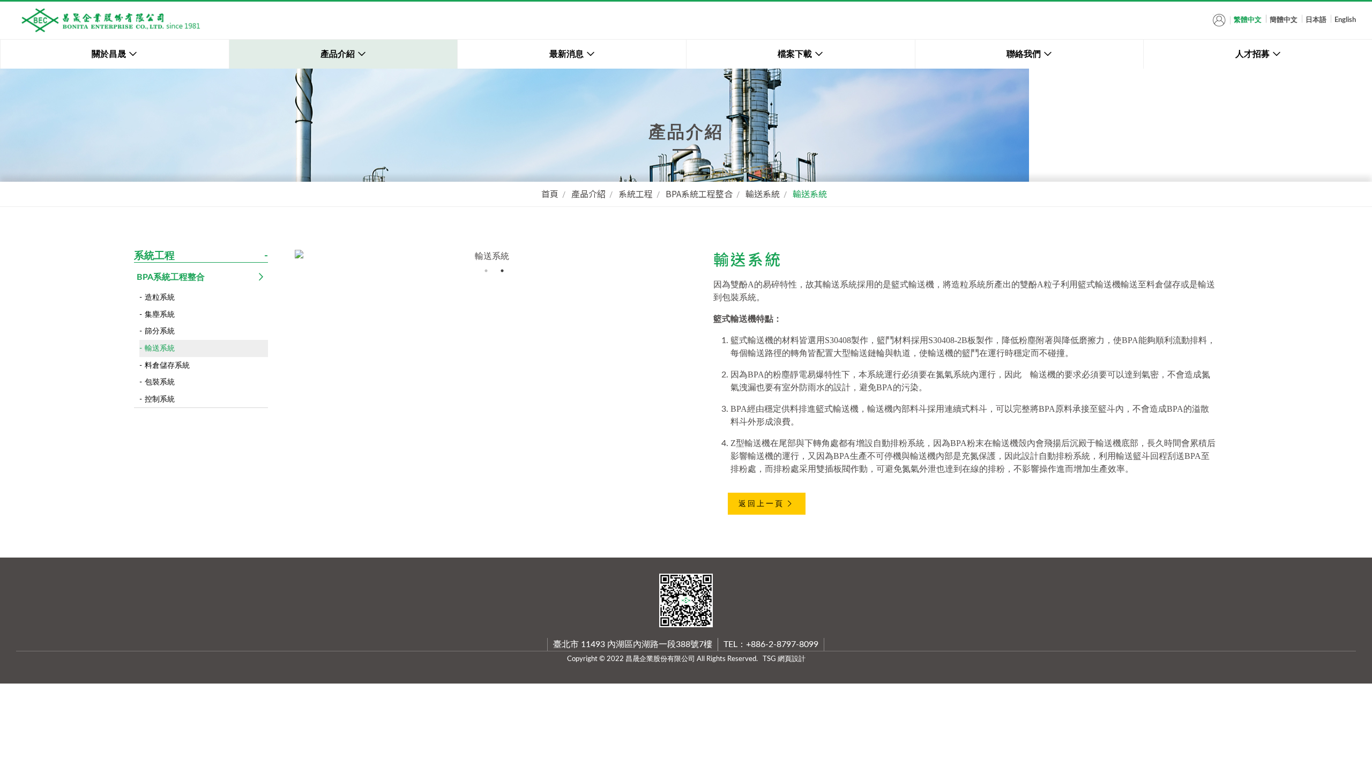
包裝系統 (160, 382)
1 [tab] (486, 270)
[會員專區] (1219, 20)
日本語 (1316, 20)
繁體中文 (1248, 20)
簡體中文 (1284, 20)
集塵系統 (160, 314)
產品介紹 (337, 54)
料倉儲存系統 (167, 365)
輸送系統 (762, 193)
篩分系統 (160, 331)
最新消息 (566, 54)
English (1345, 20)
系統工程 (635, 193)
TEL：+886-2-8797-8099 (771, 644)
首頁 (549, 193)
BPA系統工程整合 (699, 193)
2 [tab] (502, 270)
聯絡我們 (1023, 54)
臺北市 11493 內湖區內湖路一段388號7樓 (632, 644)
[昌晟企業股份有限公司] (110, 20)
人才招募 (1252, 54)
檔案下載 (795, 54)
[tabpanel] (488, 256)
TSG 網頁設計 (784, 659)
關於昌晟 (109, 54)
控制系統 (160, 399)
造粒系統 (160, 297)
